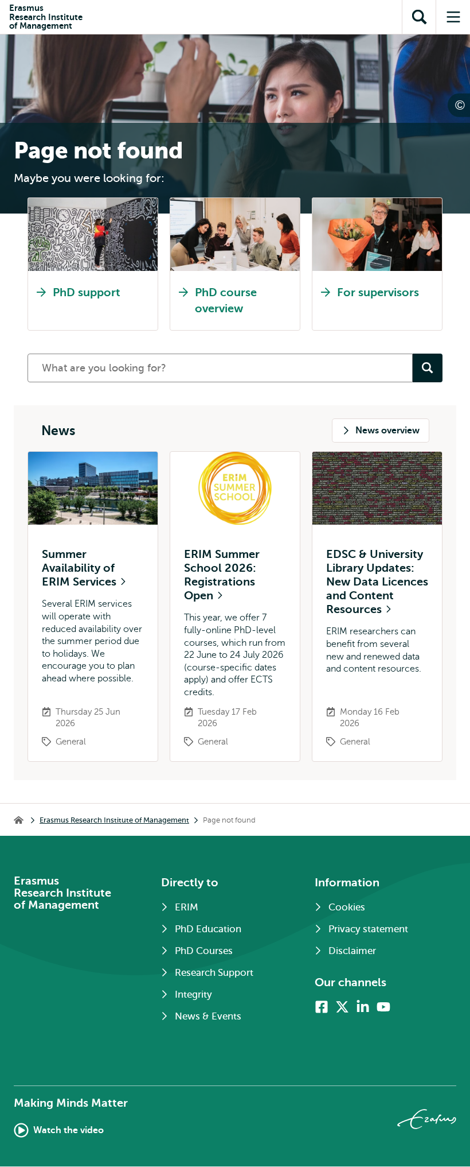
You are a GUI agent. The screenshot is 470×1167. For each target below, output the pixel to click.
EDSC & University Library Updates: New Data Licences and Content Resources (377, 582)
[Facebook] (321, 1007)
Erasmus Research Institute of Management (114, 820)
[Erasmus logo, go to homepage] (426, 1119)
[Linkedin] (363, 1007)
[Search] (427, 368)
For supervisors (378, 292)
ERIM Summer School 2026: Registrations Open (222, 575)
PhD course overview (226, 300)
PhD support (86, 292)
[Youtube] (383, 1007)
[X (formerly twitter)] (342, 1007)
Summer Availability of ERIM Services (80, 568)
